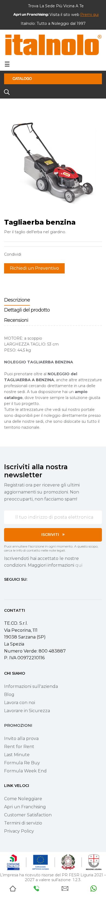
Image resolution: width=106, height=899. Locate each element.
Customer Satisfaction (28, 814)
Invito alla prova (21, 738)
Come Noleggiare (23, 798)
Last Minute (17, 754)
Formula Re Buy (22, 762)
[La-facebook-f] (6, 589)
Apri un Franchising (25, 806)
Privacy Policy (19, 831)
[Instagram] (16, 589)
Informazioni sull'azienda (31, 686)
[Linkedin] (35, 589)
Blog (9, 694)
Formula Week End (25, 770)
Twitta (36, 254)
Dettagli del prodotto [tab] (27, 310)
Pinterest (44, 254)
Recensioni (16, 320)
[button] (89, 15)
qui (78, 565)
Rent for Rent (19, 746)
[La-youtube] (26, 589)
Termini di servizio (23, 823)
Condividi (28, 254)
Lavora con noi (19, 702)
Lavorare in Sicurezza (27, 710)
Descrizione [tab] (17, 300)
